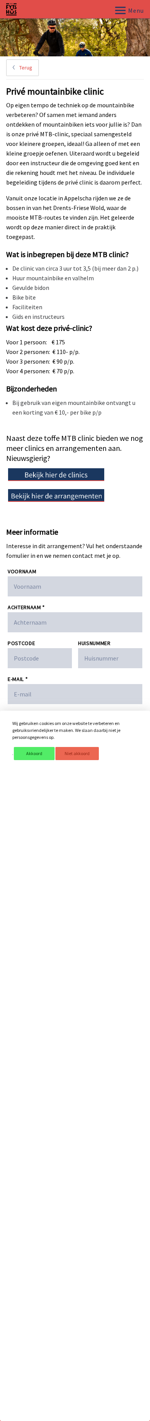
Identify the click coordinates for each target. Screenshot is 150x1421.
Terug (25, 67)
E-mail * (18, 679)
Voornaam (22, 571)
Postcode (21, 643)
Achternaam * (26, 607)
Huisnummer (94, 643)
